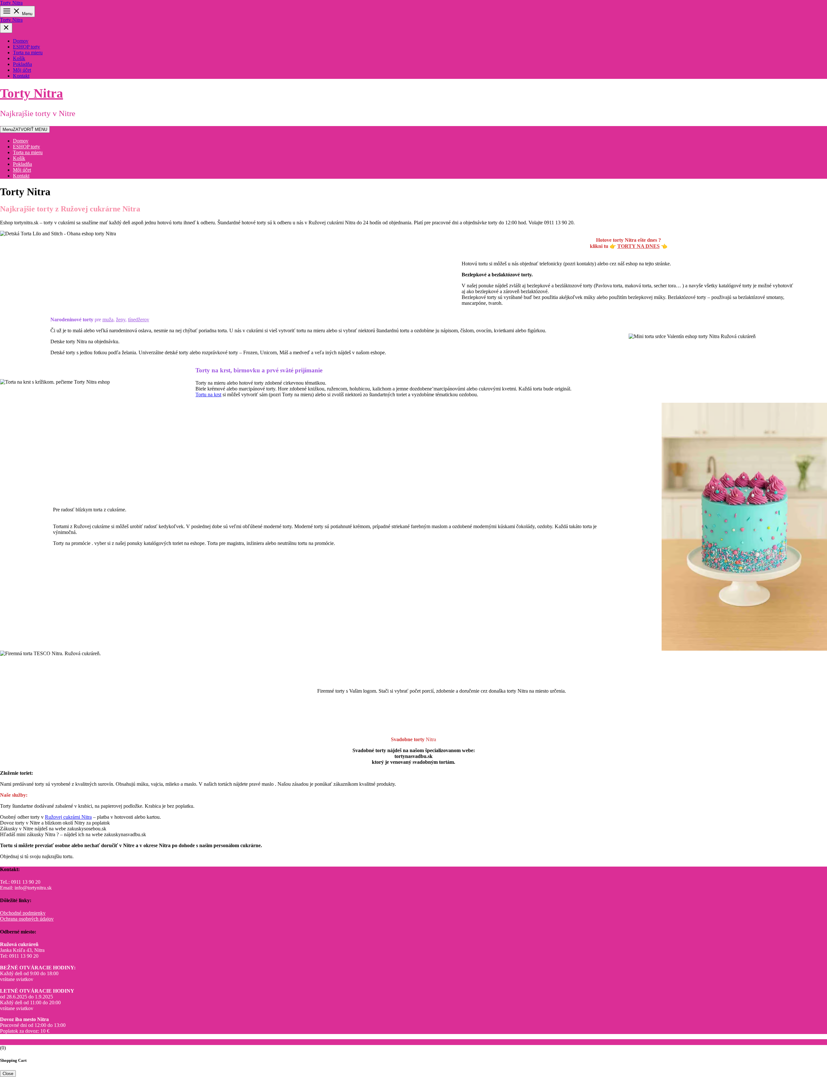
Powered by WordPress (24, 1042)
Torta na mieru (28, 52)
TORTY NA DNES (638, 246)
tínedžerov (138, 319)
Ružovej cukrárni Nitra (68, 817)
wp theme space (104, 1042)
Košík (19, 58)
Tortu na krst (208, 394)
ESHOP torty (26, 46)
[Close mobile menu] (6, 28)
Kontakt (21, 76)
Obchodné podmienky (23, 913)
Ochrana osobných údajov (27, 919)
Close (8, 1073)
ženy (120, 319)
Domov (20, 41)
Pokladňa (22, 64)
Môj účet (22, 70)
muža (107, 319)
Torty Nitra (11, 2)
